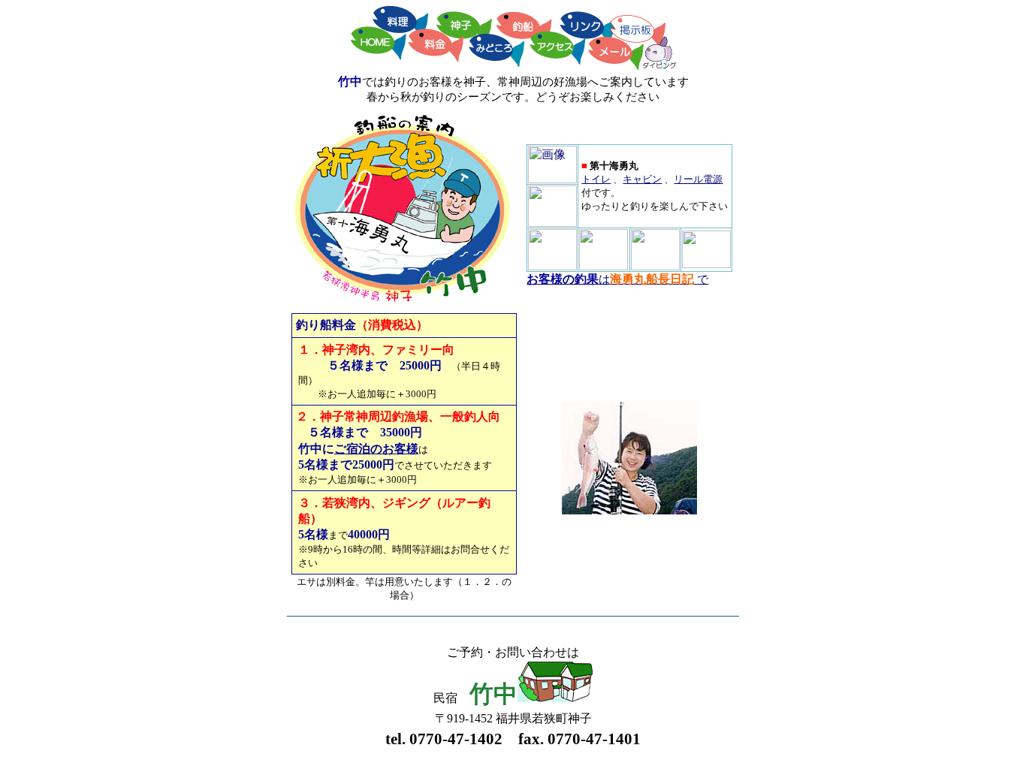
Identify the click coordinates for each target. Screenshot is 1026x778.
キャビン (642, 179)
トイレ (596, 179)
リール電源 (698, 179)
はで (617, 279)
